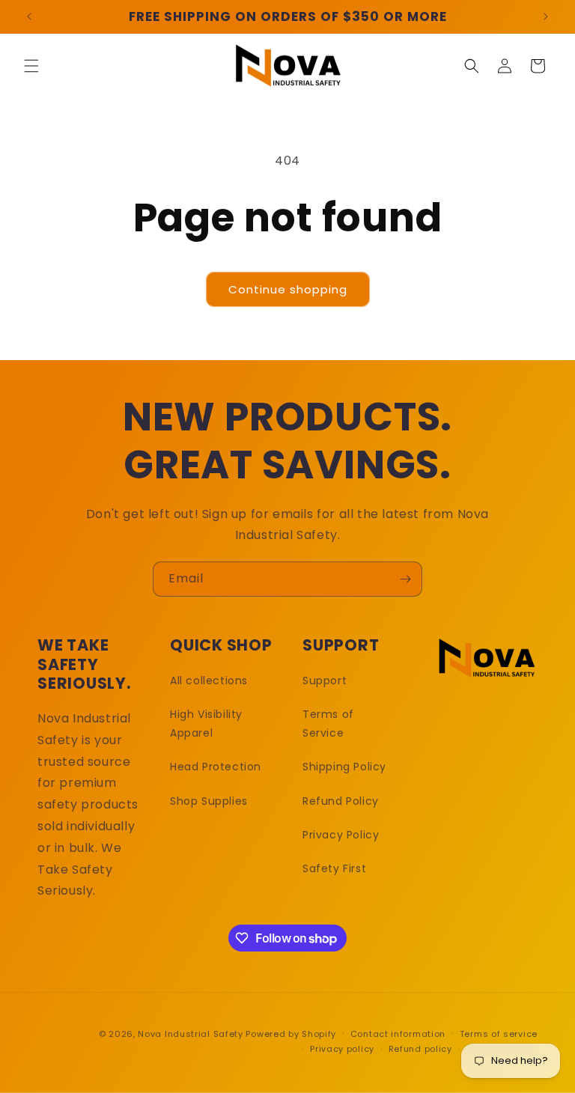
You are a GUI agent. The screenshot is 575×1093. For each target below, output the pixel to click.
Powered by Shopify (291, 1034)
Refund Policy (340, 801)
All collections (209, 680)
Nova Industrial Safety (190, 1034)
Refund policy (420, 1049)
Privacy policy (342, 1049)
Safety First (334, 868)
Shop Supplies (209, 801)
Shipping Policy (344, 766)
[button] (31, 65)
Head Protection (215, 766)
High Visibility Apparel (206, 723)
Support (324, 680)
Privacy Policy (340, 834)
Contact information (397, 1034)
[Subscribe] (405, 579)
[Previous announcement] (29, 16)
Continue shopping (287, 289)
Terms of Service (328, 723)
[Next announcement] (545, 16)
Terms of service (499, 1034)
